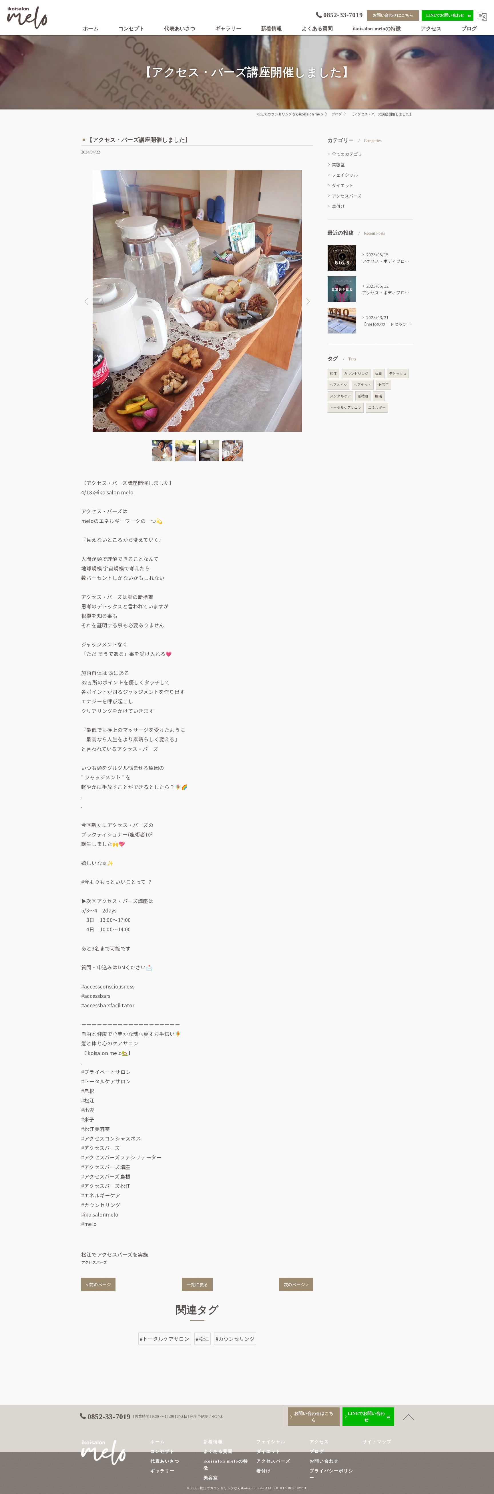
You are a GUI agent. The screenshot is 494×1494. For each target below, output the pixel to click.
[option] (197, 301)
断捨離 (363, 396)
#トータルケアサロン (165, 1338)
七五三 (383, 384)
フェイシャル (345, 175)
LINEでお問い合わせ (445, 15)
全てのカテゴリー (349, 154)
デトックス (398, 373)
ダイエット (343, 185)
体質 (378, 373)
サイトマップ (377, 1441)
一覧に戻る (197, 1284)
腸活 (378, 396)
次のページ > (296, 1284)
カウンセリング (356, 373)
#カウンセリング (235, 1338)
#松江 (202, 1338)
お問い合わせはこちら (393, 15)
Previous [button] (87, 301)
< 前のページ (98, 1284)
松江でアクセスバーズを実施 (114, 1254)
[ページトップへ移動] (408, 1417)
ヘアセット (362, 384)
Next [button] (307, 301)
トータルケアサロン (345, 407)
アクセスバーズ (94, 1262)
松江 (333, 373)
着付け (338, 206)
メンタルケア (340, 396)
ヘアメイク (338, 384)
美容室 (338, 164)
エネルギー (377, 407)
